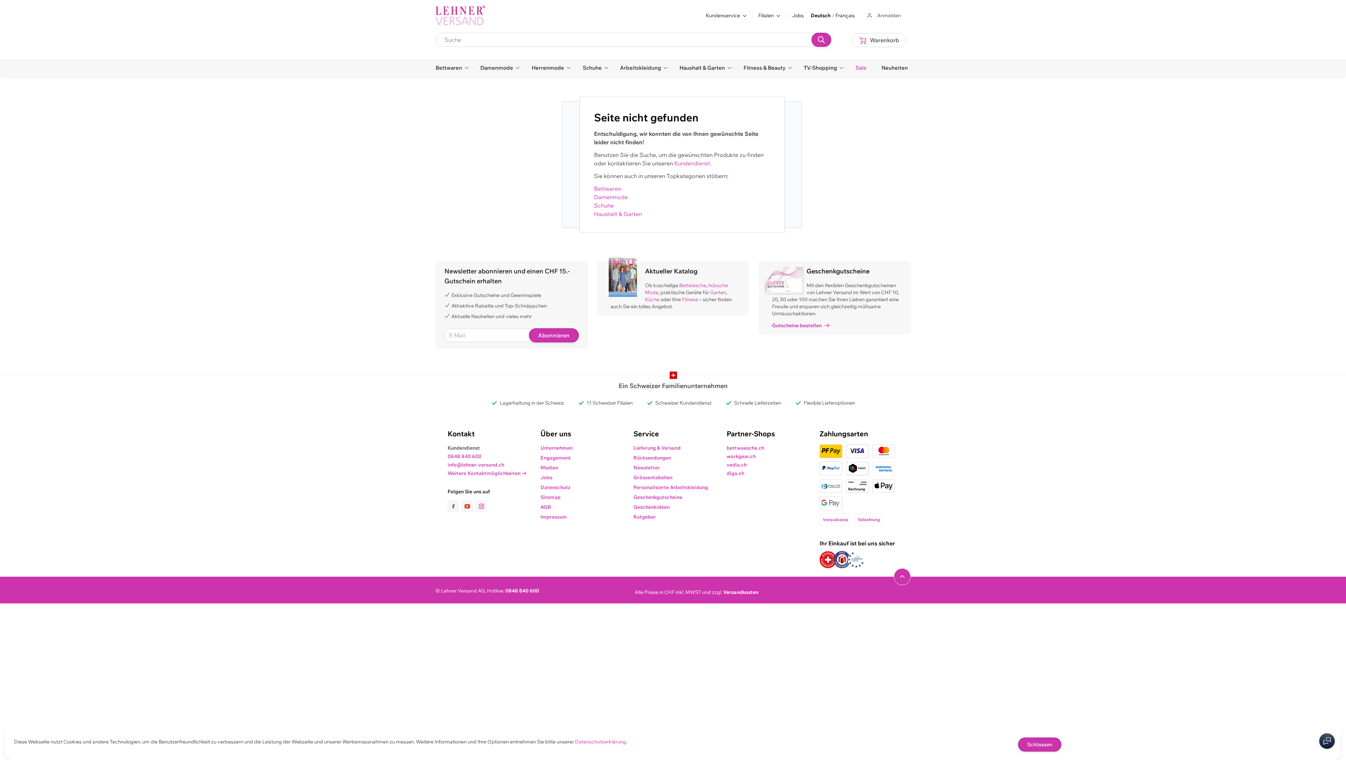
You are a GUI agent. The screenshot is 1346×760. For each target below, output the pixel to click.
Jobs (798, 15)
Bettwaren (607, 188)
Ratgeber (644, 517)
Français (845, 15)
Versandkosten (740, 592)
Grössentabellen (652, 477)
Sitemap (551, 497)
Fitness (690, 299)
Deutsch (820, 15)
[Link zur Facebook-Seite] (455, 506)
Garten (718, 292)
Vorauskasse (835, 519)
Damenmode (611, 197)
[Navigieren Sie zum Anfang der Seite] (902, 576)
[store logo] (460, 15)
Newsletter (646, 467)
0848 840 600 (464, 456)
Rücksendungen (652, 458)
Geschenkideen (651, 507)
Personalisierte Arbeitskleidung (670, 487)
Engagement (556, 458)
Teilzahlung (869, 519)
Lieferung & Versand (657, 448)
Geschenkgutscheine (657, 497)
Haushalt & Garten (618, 213)
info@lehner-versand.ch (476, 465)
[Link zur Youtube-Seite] (469, 506)
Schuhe (604, 205)
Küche (652, 299)
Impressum (554, 517)
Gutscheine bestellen (797, 325)
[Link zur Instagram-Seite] (481, 506)
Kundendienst (692, 163)
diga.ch (735, 473)
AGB (546, 507)
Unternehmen (557, 448)
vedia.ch (737, 465)
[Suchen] (821, 40)
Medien (549, 467)
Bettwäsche (692, 285)
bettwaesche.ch (745, 448)
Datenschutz (555, 487)
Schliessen (1039, 744)
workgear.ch (741, 456)
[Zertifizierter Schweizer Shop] (828, 559)
